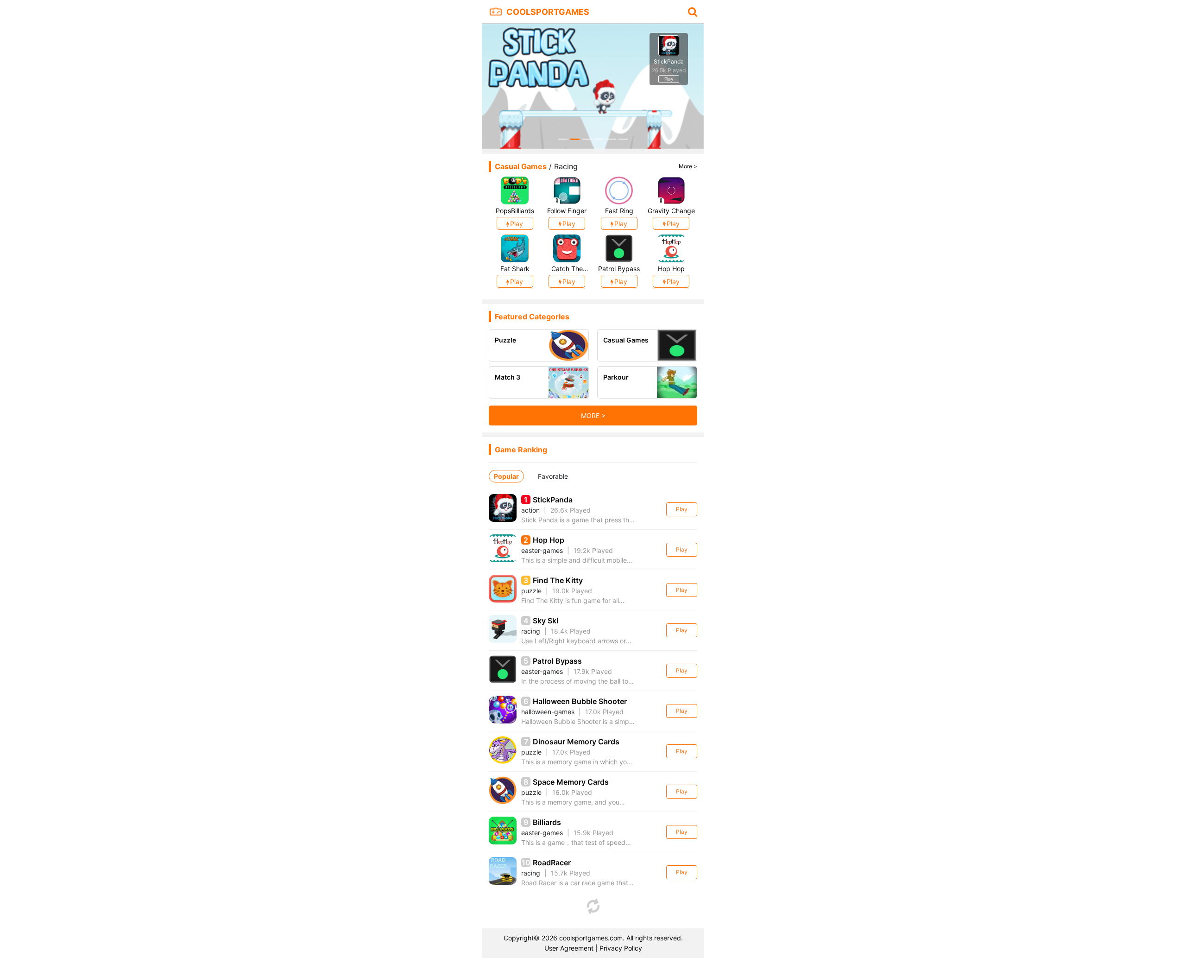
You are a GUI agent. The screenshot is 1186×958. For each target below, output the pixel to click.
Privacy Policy (620, 948)
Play (682, 509)
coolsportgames (547, 12)
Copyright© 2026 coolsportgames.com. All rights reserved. (593, 938)
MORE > (593, 415)
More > (688, 166)
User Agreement (568, 948)
